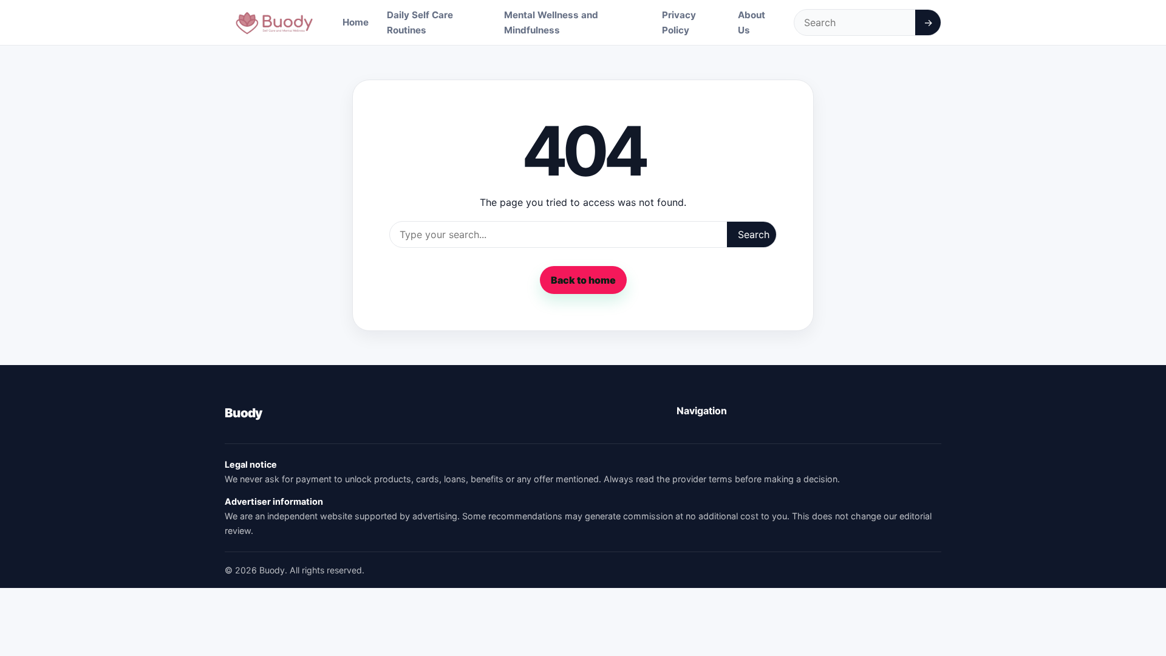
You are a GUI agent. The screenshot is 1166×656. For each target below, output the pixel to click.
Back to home (583, 280)
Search (753, 234)
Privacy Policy (679, 22)
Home (356, 22)
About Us (751, 22)
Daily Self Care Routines (420, 22)
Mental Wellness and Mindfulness (551, 22)
